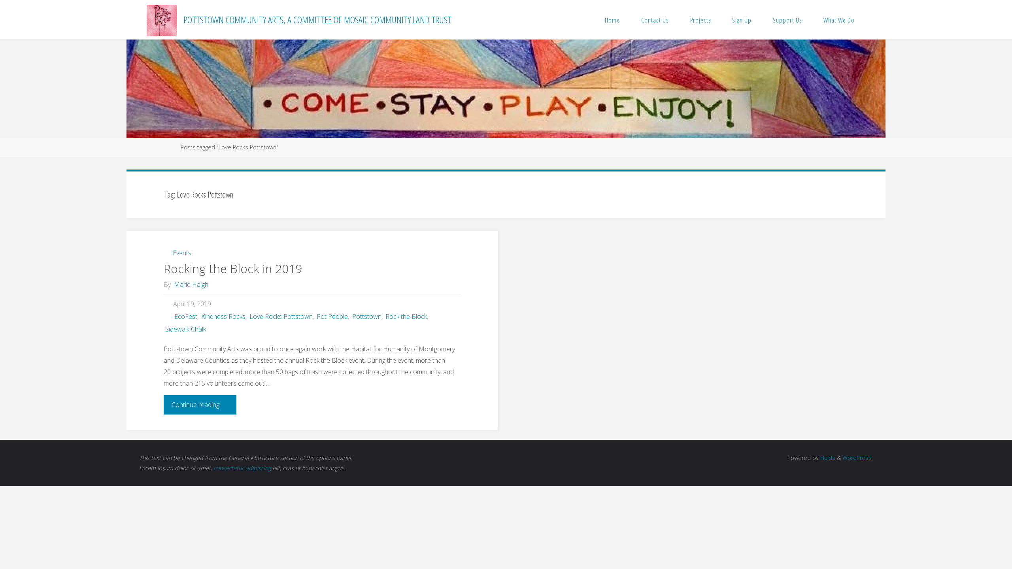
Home (612, 19)
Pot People (332, 316)
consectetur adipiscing (242, 468)
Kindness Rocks (223, 316)
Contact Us (655, 19)
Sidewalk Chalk (185, 329)
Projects (700, 19)
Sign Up (741, 19)
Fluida (827, 458)
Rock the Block (406, 316)
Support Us (787, 19)
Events (182, 253)
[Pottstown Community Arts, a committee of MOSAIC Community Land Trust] (162, 19)
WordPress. (857, 458)
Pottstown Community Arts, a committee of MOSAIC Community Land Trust (317, 19)
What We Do (839, 19)
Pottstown (366, 316)
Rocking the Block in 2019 (233, 268)
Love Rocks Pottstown (281, 316)
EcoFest (185, 316)
